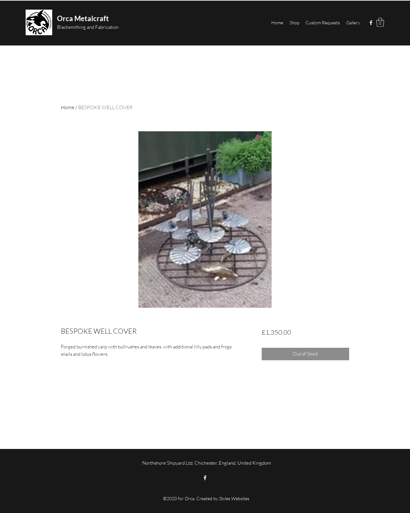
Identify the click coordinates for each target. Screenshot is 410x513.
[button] (380, 22)
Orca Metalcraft (83, 18)
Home (67, 107)
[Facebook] (371, 23)
